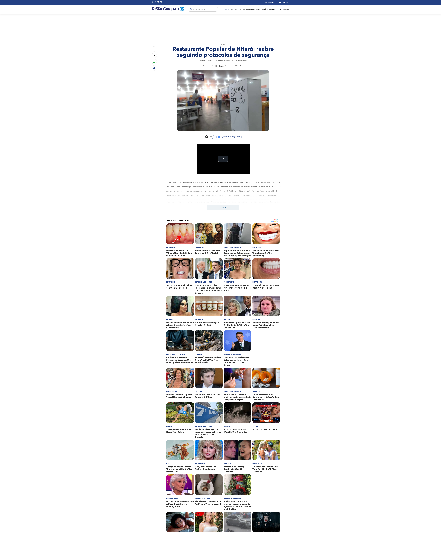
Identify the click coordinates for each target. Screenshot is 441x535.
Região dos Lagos (253, 9)
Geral (264, 9)
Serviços (234, 9)
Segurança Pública (274, 9)
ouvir (210, 137)
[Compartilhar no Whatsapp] (154, 61)
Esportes (286, 9)
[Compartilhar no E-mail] (154, 68)
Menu (227, 9)
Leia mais (223, 207)
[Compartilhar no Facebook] (154, 49)
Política (242, 9)
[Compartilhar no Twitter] (154, 55)
